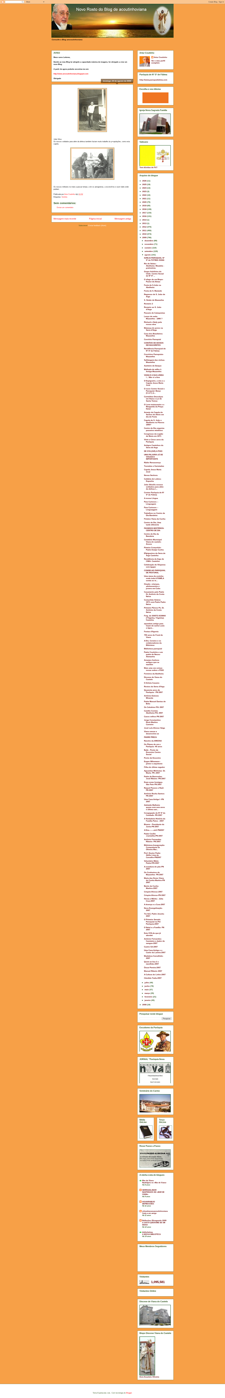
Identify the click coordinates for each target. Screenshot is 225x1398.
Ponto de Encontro (152, 758)
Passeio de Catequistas (154, 313)
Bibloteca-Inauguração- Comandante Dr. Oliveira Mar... (154, 847)
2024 (144, 188)
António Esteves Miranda (151, 697)
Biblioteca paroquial (153, 649)
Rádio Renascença (152, 463)
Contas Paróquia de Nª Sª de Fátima (154, 493)
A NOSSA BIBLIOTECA (151, 1234)
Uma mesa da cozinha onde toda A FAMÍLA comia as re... (154, 578)
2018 (144, 209)
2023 (144, 191)
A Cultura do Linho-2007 (155, 974)
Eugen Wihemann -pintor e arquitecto (153, 762)
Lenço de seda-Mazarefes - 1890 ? (153, 317)
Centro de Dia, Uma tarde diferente (152, 523)
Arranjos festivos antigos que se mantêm (151, 662)
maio (147, 990)
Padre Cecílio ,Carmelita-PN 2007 (153, 835)
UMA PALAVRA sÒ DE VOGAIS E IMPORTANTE (153, 457)
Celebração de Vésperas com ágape (154, 566)
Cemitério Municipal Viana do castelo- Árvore (153, 542)
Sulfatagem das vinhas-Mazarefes (154, 361)
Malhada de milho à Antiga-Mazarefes (152, 370)
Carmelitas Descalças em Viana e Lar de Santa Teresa (153, 399)
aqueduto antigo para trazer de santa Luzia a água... (154, 626)
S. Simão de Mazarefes (154, 300)
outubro (148, 248)
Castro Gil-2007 (151, 947)
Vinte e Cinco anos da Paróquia (154, 441)
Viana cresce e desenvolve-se (151, 732)
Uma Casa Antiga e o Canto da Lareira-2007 (154, 951)
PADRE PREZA (150, 737)
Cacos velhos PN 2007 (154, 716)
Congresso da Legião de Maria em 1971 (153, 435)
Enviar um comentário (65, 207)
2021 (144, 199)
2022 (144, 195)
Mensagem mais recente (65, 219)
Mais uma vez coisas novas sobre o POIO (154, 669)
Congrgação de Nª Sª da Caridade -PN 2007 (154, 814)
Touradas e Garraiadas (154, 466)
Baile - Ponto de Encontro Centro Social (152, 752)
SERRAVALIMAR (149, 1190)
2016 (144, 216)
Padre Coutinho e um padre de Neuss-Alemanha (153, 654)
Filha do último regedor (154, 767)
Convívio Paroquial (152, 339)
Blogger (129, 1393)
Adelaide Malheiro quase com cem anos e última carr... (154, 807)
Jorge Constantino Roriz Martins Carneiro (152, 722)
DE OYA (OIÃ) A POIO (153, 451)
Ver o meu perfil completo (158, 62)
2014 (144, 220)
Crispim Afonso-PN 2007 (154, 895)
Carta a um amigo (149, 1213)
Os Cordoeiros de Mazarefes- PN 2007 (153, 873)
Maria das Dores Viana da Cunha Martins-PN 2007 (154, 880)
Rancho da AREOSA (153, 741)
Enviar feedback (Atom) (97, 225)
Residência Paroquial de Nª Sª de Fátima (155, 350)
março (148, 993)
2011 (144, 230)
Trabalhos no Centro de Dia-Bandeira (154, 514)
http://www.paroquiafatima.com (153, 80)
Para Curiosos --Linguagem (151, 503)
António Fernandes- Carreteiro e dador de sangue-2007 (154, 941)
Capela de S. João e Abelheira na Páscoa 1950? (154, 422)
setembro (149, 251)
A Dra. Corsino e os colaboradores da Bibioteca (153, 643)
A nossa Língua (151, 498)
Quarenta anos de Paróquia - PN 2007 (153, 691)
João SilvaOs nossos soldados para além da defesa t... (153, 487)
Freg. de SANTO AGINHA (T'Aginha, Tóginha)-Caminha (155, 618)
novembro (149, 244)
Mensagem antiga (123, 219)
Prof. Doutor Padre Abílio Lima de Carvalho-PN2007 (152, 855)
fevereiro (149, 997)
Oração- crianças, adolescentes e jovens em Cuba (152, 586)
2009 (144, 237)
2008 (144, 1005)
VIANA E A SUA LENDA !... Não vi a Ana (154, 376)
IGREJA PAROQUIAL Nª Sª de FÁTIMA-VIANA (154, 259)
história (64, 197)
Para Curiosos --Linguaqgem (151, 508)
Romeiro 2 (148, 304)
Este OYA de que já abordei (152, 934)
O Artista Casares (151, 683)
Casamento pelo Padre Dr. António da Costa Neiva (154, 594)
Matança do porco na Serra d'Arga (153, 329)
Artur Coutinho (160, 57)
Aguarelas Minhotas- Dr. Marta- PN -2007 (154, 772)
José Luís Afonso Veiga (154, 728)
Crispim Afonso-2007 (153, 892)
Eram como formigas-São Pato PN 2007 (153, 783)
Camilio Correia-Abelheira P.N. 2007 (153, 712)
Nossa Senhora (151, 475)
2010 (144, 234)
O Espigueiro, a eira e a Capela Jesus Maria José (154, 383)
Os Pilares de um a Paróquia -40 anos (153, 745)
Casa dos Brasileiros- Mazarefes (153, 335)
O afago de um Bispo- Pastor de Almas (153, 280)
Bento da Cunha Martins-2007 (151, 887)
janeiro (148, 1000)
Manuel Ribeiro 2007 (153, 971)
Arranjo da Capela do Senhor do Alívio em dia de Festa (154, 414)
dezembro (149, 241)
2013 (144, 223)
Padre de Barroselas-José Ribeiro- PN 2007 (154, 777)
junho (147, 986)
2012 (144, 227)
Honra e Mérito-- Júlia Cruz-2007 (153, 900)
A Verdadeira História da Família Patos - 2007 (154, 820)
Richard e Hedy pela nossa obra (153, 323)
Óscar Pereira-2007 (152, 967)
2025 (144, 184)
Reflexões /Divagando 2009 (154, 1220)
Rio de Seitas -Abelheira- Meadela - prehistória (154, 266)
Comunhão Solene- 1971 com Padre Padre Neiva (155, 602)
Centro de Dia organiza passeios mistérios (154, 429)
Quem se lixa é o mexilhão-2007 (151, 963)
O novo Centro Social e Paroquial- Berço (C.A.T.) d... (154, 391)
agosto (148, 255)
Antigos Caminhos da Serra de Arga (153, 446)
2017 (144, 213)
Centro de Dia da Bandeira (151, 535)
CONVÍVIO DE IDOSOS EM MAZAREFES (153, 344)
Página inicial (95, 219)
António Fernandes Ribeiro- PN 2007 (152, 840)
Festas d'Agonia (151, 631)
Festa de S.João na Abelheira (152, 286)
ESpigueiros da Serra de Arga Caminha (154, 554)
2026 (144, 181)
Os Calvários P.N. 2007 (154, 707)
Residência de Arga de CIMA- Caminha (154, 560)
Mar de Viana (148, 1180)
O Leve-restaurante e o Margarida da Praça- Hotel (154, 406)
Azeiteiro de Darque (152, 366)
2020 (144, 202)
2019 (144, 206)
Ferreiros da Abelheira (154, 674)
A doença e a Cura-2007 (154, 904)
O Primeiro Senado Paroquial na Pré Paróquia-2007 (152, 921)
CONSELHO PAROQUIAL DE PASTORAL (155, 571)
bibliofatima (147, 1232)
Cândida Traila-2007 (153, 978)
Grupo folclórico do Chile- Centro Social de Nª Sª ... (154, 273)
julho (147, 983)
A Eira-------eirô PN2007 (154, 830)
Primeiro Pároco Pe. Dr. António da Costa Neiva (154, 610)
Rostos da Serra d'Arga (154, 687)
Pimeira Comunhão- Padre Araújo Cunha (154, 549)
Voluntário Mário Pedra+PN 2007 (151, 862)
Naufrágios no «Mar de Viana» (154, 1183)
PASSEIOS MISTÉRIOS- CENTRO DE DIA (154, 529)
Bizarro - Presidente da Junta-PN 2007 (154, 825)
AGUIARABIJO (148, 1202)
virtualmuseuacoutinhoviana (155, 1211)
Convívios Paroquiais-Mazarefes (154, 355)
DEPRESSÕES (148, 1204)
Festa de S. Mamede (153, 291)
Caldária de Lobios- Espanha (152, 480)
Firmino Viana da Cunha (154, 519)
